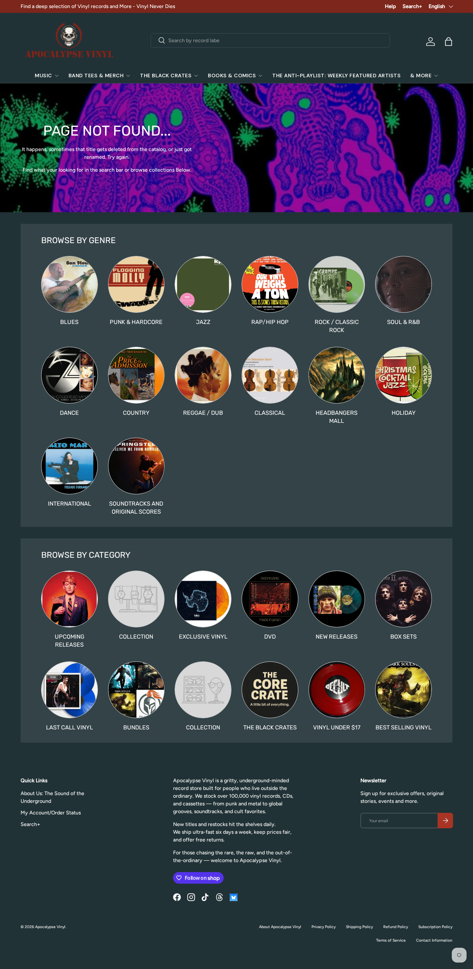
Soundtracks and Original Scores (136, 507)
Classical (270, 412)
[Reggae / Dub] (203, 375)
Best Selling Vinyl (403, 727)
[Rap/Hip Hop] (270, 284)
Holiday (404, 412)
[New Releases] (337, 599)
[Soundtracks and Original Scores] (136, 466)
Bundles (136, 727)
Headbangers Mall (336, 416)
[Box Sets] (403, 599)
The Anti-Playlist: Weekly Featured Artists (336, 75)
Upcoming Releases (69, 640)
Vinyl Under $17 (336, 727)
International (69, 503)
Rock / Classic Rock (337, 325)
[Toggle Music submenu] (56, 76)
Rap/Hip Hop (270, 321)
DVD (270, 636)
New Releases (336, 636)
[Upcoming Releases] (69, 599)
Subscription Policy (435, 927)
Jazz (203, 321)
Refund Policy (395, 927)
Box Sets (403, 636)
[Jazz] (203, 284)
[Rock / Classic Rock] (337, 284)
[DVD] (270, 599)
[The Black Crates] (270, 690)
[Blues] (69, 284)
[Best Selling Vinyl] (403, 690)
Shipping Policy (359, 927)
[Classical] (270, 375)
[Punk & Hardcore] (136, 284)
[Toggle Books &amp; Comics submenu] (260, 76)
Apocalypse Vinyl (50, 927)
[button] (448, 41)
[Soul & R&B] (403, 284)
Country (136, 412)
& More (420, 75)
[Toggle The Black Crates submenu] (196, 76)
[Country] (136, 375)
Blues (69, 321)
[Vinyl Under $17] (337, 690)
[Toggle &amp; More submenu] (436, 76)
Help (390, 6)
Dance (69, 412)
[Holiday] (403, 375)
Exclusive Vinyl (203, 636)
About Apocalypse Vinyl (280, 927)
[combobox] (270, 40)
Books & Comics (232, 75)
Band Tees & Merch (96, 75)
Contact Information (434, 940)
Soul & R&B (403, 321)
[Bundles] (136, 690)
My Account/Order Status (51, 813)
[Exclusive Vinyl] (203, 599)
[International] (69, 466)
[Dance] (69, 375)
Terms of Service (391, 940)
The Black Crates (165, 75)
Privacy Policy (323, 927)
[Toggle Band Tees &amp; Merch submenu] (128, 76)
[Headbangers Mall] (337, 375)
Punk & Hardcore (136, 321)
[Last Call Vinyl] (69, 690)
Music (43, 75)
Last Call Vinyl (69, 727)
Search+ (412, 6)
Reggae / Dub (203, 412)
